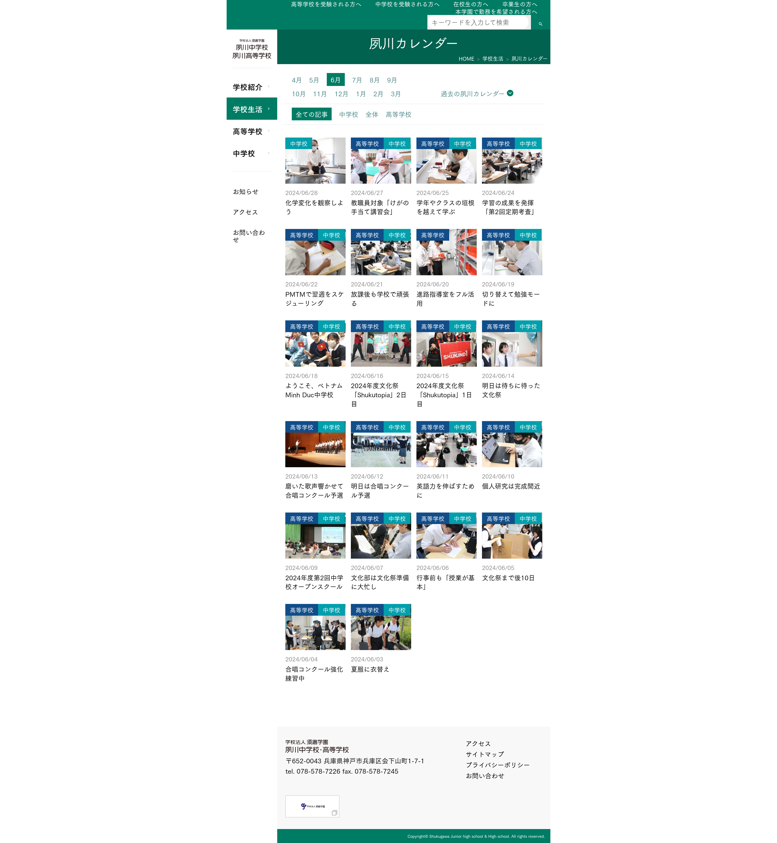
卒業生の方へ (519, 3)
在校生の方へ (470, 3)
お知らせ (246, 191)
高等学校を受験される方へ (326, 3)
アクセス (478, 743)
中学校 (244, 152)
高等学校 (248, 130)
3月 (396, 93)
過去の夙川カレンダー (473, 93)
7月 (357, 79)
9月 (392, 79)
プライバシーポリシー (498, 764)
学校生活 (248, 108)
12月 (341, 93)
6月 (336, 79)
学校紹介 (248, 86)
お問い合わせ (485, 775)
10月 (299, 93)
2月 (378, 93)
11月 (320, 93)
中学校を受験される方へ (407, 3)
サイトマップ (485, 754)
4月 (297, 79)
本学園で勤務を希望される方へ (496, 11)
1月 (361, 93)
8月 (375, 79)
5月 (314, 79)
